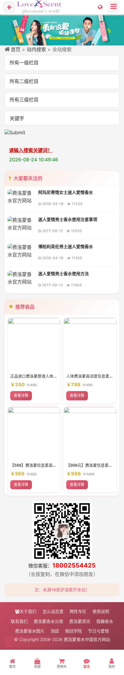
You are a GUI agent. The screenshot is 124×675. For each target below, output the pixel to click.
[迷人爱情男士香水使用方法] (21, 278)
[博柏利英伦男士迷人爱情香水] (21, 250)
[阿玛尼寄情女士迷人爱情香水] (21, 196)
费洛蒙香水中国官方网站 (87, 639)
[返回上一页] (9, 7)
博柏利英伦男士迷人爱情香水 (65, 246)
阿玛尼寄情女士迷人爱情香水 (65, 192)
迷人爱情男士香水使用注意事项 (67, 219)
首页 (15, 49)
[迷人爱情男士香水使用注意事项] (21, 223)
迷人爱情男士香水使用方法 (63, 273)
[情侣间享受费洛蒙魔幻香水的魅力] (62, 29)
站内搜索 (36, 49)
